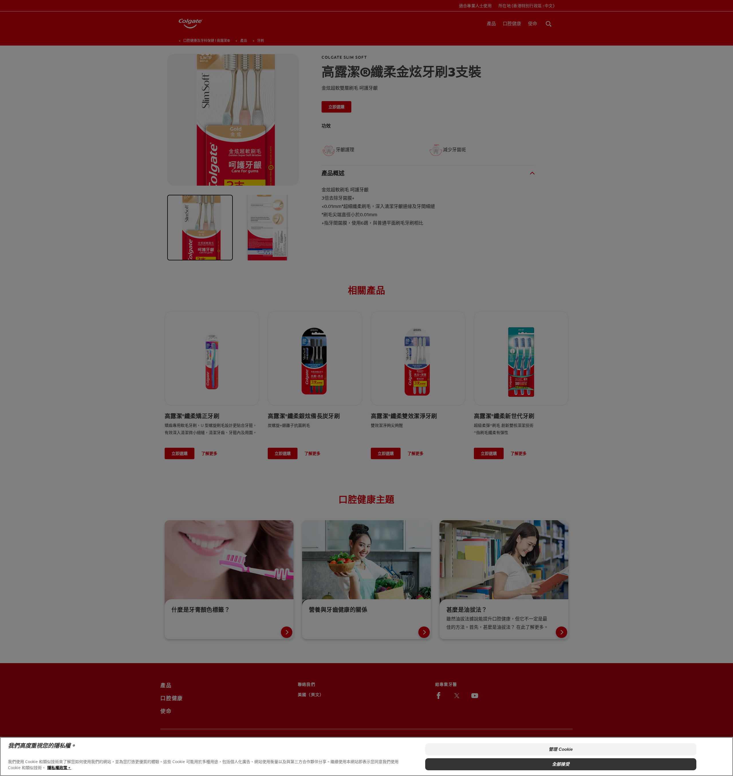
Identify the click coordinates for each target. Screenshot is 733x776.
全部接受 (561, 764)
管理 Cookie (561, 749)
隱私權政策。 (59, 767)
